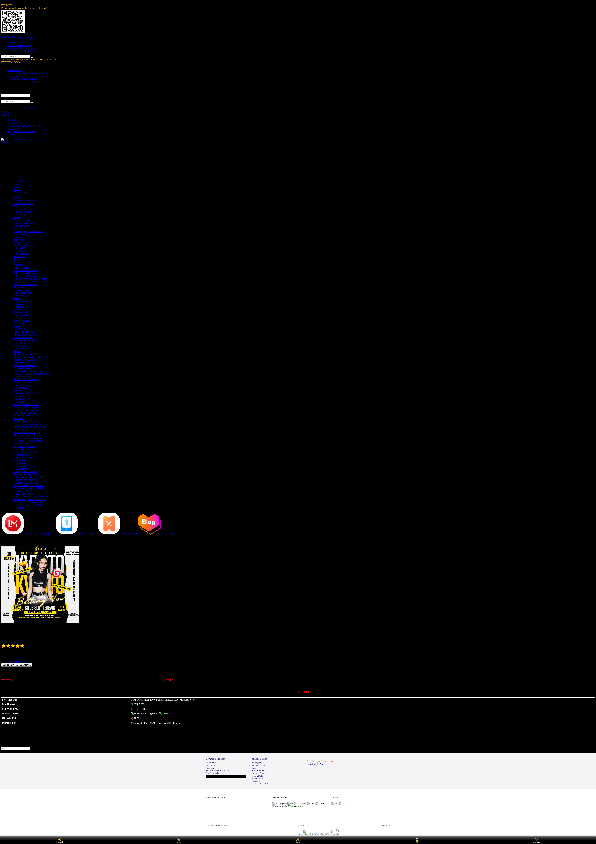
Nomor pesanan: (9, 98)
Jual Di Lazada (257, 778)
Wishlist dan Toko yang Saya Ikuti (24, 126)
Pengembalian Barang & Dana (22, 78)
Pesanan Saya (14, 123)
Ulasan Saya (13, 128)
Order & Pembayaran (18, 73)
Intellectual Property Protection (263, 784)
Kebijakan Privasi (258, 773)
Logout (11, 134)
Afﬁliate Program (258, 765)
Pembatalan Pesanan (39, 73)
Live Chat (536, 842)
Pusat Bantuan (14, 70)
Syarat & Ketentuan (259, 771)
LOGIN (5, 112)
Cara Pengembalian (213, 773)
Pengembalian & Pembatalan (21, 131)
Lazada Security (258, 781)
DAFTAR (6, 115)
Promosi (59, 842)
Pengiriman (13, 76)
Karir (254, 768)
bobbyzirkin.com (17, 661)
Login (179, 842)
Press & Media (257, 776)
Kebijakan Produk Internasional (217, 771)
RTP (417, 842)
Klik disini (29, 107)
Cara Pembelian (211, 765)
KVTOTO (6, 2)
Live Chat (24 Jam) (34, 81)
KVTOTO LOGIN (10, 62)
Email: (4, 92)
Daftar (298, 842)
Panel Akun (13, 120)
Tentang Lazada (257, 763)
